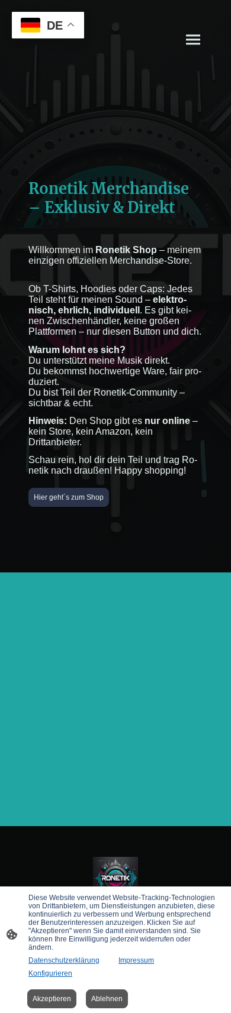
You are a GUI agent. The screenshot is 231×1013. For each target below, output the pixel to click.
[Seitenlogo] (116, 879)
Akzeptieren (52, 999)
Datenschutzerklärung (64, 960)
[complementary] (48, 26)
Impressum (136, 960)
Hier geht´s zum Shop (69, 497)
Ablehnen (107, 999)
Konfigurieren (50, 973)
